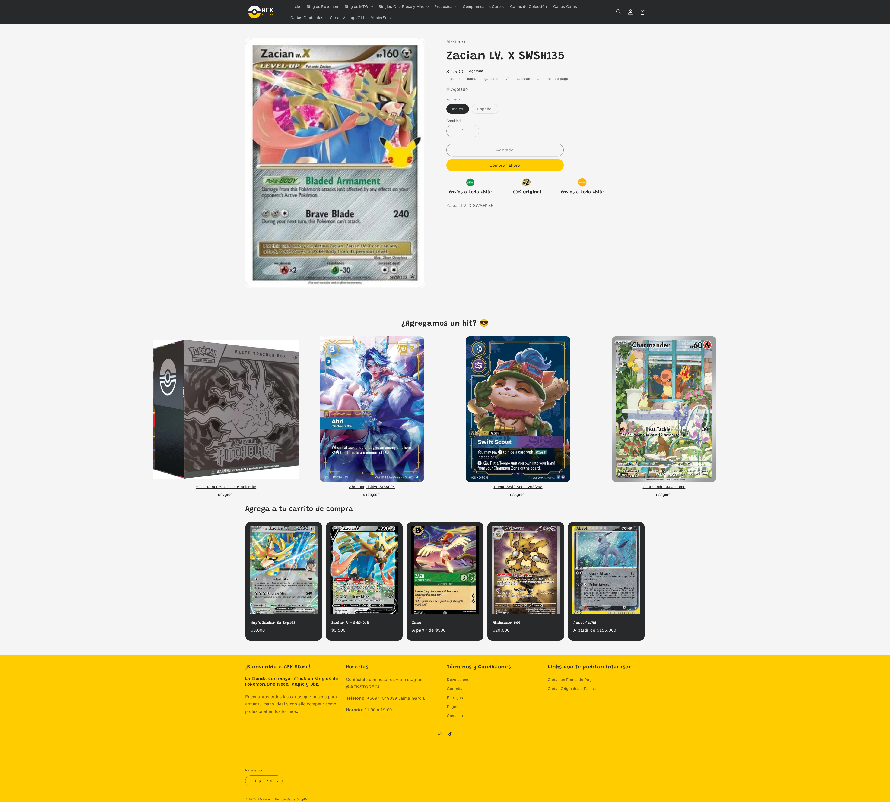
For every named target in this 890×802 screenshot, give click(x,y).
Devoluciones (459, 679)
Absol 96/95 (584, 623)
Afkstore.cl (265, 799)
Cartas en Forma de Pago (571, 679)
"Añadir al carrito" (226, 494)
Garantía (455, 688)
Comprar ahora (505, 165)
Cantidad (453, 120)
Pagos (452, 707)
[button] (358, 6)
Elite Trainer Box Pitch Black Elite (226, 487)
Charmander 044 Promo (664, 487)
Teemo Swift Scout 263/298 (517, 487)
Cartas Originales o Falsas (572, 688)
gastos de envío (497, 79)
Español (487, 110)
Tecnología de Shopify (291, 799)
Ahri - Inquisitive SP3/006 (372, 487)
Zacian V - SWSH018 (350, 623)
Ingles (460, 110)
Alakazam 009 (507, 623)
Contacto (455, 716)
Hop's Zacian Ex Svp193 (273, 623)
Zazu (417, 623)
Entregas (455, 697)
